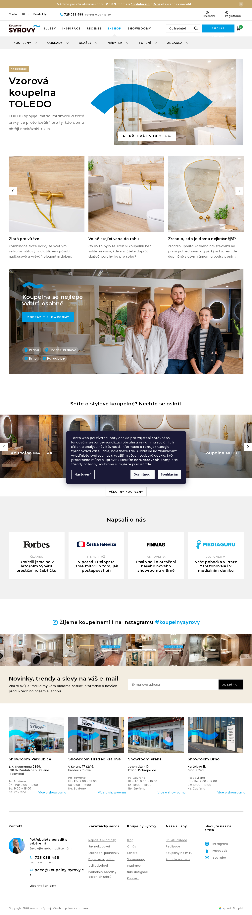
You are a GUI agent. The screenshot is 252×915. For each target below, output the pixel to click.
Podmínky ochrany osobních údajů (102, 874)
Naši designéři (137, 872)
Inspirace (71, 28)
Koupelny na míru (179, 853)
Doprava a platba (101, 859)
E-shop (114, 28)
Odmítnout (142, 474)
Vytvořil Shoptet (233, 908)
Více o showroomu (52, 792)
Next (239, 191)
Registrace (233, 16)
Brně (156, 4)
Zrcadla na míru (178, 859)
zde (132, 451)
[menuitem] (25, 42)
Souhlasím (169, 474)
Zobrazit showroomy (48, 317)
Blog (25, 14)
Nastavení (83, 474)
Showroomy (139, 28)
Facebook (220, 851)
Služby (49, 28)
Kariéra (132, 853)
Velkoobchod (98, 866)
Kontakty (40, 14)
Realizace (173, 846)
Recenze (94, 28)
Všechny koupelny (126, 491)
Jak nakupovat (99, 846)
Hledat (196, 28)
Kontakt (133, 878)
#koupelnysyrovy (177, 622)
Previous (13, 191)
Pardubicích (140, 4)
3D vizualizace (176, 840)
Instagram (220, 844)
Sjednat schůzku (218, 29)
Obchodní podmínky (103, 853)
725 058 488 (74, 15)
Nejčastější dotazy (102, 840)
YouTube (219, 858)
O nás (13, 14)
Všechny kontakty (42, 886)
